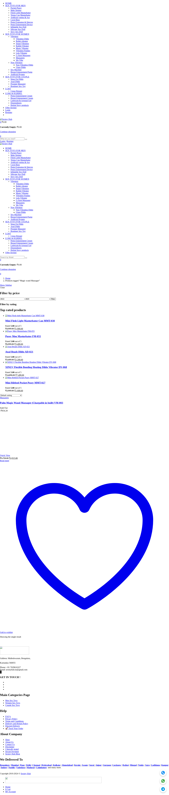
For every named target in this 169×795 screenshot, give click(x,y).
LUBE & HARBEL (13, 93)
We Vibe (19, 60)
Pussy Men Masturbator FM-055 (23, 336)
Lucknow (116, 765)
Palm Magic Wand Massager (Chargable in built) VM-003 (31, 402)
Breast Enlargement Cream (22, 98)
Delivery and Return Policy (16, 723)
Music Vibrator (22, 48)
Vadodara (20, 767)
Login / (3, 141)
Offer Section (11, 108)
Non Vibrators (16, 62)
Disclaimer (9, 747)
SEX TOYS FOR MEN (15, 5)
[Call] (163, 772)
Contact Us (10, 744)
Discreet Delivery (12, 726)
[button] (1, 122)
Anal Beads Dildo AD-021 (19, 351)
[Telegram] (163, 789)
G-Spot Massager (23, 55)
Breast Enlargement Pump (21, 72)
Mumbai (15, 765)
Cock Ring (15, 20)
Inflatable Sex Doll (18, 27)
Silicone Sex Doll (18, 29)
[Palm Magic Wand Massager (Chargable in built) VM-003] (20, 451)
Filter (53, 299)
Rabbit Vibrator (22, 46)
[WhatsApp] (163, 781)
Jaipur (99, 765)
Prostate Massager (18, 84)
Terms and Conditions (14, 721)
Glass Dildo (21, 67)
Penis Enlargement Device (22, 24)
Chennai (36, 765)
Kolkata (56, 765)
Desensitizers (16, 103)
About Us (9, 742)
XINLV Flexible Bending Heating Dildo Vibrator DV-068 (36, 367)
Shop (7, 740)
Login (7, 110)
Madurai (31, 767)
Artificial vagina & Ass (20, 17)
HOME (8, 3)
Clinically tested (12, 749)
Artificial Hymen (18, 74)
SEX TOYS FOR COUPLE (17, 77)
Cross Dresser (16, 91)
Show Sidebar (6, 285)
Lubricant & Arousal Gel (21, 100)
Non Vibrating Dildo (24, 65)
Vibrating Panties (23, 51)
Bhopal (133, 765)
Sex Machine (16, 70)
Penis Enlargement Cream (21, 96)
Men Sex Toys (11, 700)
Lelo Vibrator (21, 53)
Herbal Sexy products (20, 105)
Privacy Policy (11, 719)
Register (8, 112)
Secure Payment (12, 751)
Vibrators (14, 36)
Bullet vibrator (22, 41)
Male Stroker (16, 10)
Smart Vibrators (22, 43)
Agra (147, 765)
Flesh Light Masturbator (21, 13)
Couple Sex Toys (12, 705)
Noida (141, 765)
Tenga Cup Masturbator (20, 15)
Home (7, 278)
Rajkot (126, 765)
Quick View (5, 455)
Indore (4, 767)
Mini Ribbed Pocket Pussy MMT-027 (25, 382)
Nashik (11, 767)
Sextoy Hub (26, 773)
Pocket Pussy (16, 8)
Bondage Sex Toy (18, 86)
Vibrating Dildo (22, 39)
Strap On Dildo (17, 79)
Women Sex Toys (12, 703)
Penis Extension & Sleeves (22, 22)
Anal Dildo (15, 81)
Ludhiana (155, 765)
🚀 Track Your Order (14, 728)
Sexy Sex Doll (17, 32)
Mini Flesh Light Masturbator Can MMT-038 (30, 320)
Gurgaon (107, 765)
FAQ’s (8, 716)
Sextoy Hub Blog (12, 754)
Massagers (20, 58)
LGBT (8, 89)
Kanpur (164, 765)
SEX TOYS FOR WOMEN (17, 34)
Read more (4, 461)
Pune (22, 765)
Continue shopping (8, 132)
